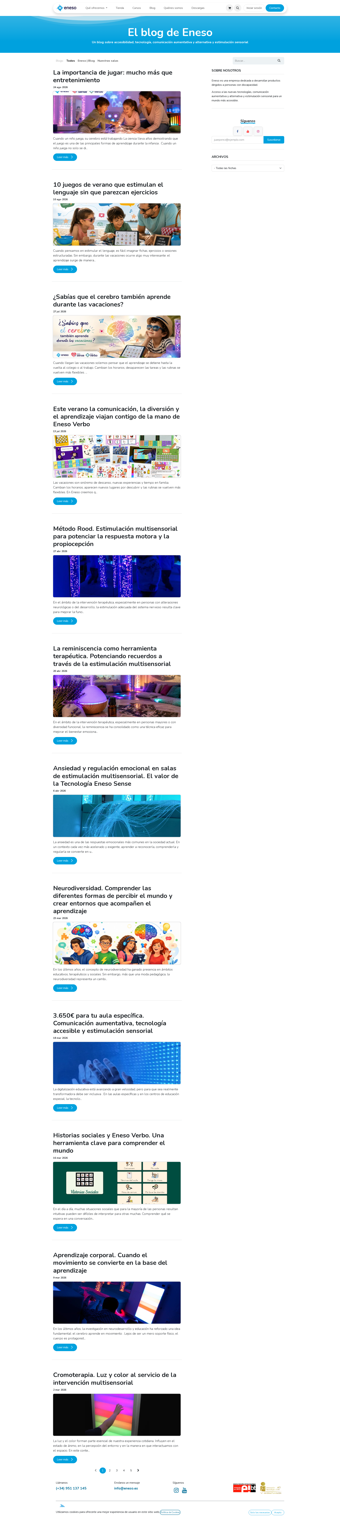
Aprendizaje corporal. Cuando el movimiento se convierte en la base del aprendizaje (110, 1262)
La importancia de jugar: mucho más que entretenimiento (112, 76)
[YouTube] (248, 131)
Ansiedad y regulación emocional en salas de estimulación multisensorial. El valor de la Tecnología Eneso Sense (115, 776)
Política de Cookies (170, 1512)
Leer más (63, 157)
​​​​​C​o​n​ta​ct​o (274, 8)
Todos (70, 61)
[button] (237, 8)
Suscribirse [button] (273, 140)
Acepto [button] (278, 1512)
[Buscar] (279, 60)
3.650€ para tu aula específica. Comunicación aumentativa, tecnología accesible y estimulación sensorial (109, 1023)
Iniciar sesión (254, 8)
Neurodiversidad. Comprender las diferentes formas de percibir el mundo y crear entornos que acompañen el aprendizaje (112, 899)
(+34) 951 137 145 (71, 1488)
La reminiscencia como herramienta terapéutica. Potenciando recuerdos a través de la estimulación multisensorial (112, 656)
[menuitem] (96, 8)
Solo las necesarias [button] (260, 1512)
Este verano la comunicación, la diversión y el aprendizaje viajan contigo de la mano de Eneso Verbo (116, 416)
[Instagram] (258, 131)
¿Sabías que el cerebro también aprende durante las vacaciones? (112, 300)
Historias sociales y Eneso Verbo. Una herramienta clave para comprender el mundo (109, 1143)
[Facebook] (237, 131)
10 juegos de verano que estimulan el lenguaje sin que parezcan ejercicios (108, 188)
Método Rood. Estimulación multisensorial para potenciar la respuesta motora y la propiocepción (115, 536)
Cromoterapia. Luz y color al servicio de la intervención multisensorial (114, 1378)
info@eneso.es (126, 1488)
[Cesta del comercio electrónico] (229, 8)
